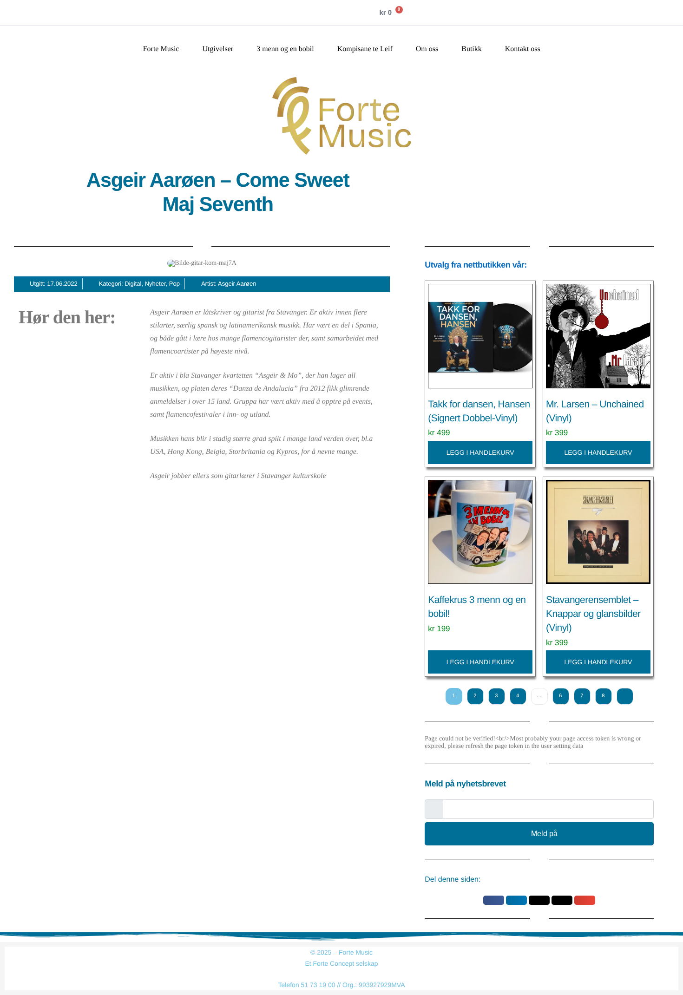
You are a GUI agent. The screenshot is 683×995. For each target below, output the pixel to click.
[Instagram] (298, 13)
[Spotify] (335, 13)
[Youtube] (316, 13)
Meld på (544, 834)
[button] (493, 900)
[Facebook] (279, 13)
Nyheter (155, 283)
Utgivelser (217, 49)
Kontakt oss (522, 49)
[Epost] (354, 13)
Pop (174, 283)
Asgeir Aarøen (237, 283)
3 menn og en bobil (285, 49)
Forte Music (161, 49)
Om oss (427, 49)
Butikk (471, 49)
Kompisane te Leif (365, 49)
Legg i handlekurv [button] (480, 452)
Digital (133, 283)
